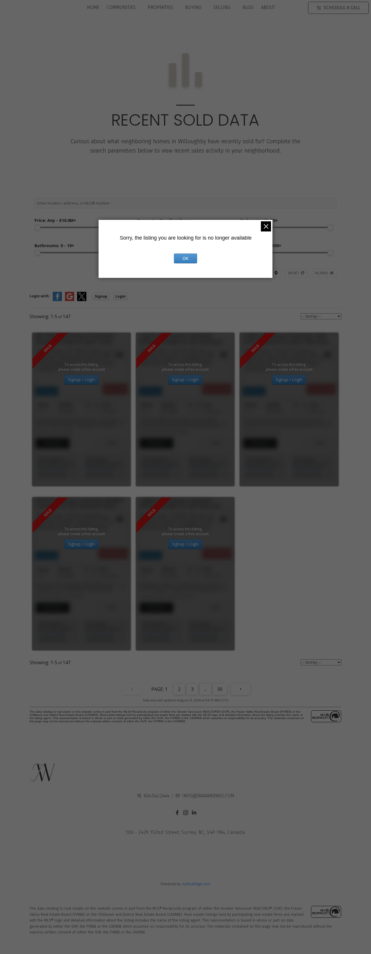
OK (185, 258)
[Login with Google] (69, 299)
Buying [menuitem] (193, 7)
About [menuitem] (268, 7)
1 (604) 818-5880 (52, 469)
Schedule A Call (341, 7)
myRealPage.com (196, 884)
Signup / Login (81, 379)
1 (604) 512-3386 (99, 469)
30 (219, 689)
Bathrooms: (54, 245)
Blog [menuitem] (248, 7)
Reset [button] (293, 273)
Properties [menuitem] (160, 7)
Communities (121, 7)
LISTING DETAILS (53, 443)
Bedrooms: (259, 220)
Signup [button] (101, 296)
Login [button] (120, 296)
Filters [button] (321, 273)
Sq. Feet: (260, 245)
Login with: (40, 296)
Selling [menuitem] (221, 7)
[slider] (37, 227)
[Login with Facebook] (57, 299)
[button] (177, 812)
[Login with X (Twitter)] (81, 299)
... (205, 689)
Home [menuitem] (93, 7)
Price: (55, 220)
